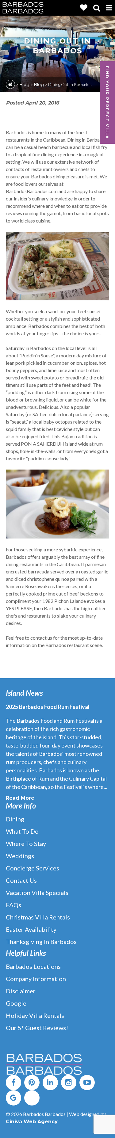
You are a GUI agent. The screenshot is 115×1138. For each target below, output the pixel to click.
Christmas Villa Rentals (38, 917)
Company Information (36, 978)
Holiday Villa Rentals (35, 1015)
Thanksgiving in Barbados (41, 941)
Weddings (20, 855)
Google (16, 1003)
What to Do (22, 831)
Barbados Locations (33, 966)
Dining (15, 819)
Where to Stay (26, 843)
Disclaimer (21, 991)
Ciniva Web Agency (32, 1122)
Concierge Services (32, 868)
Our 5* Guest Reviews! (37, 1027)
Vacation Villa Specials (37, 892)
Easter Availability (31, 929)
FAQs (13, 904)
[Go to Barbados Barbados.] (10, 84)
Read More (20, 798)
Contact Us (21, 880)
